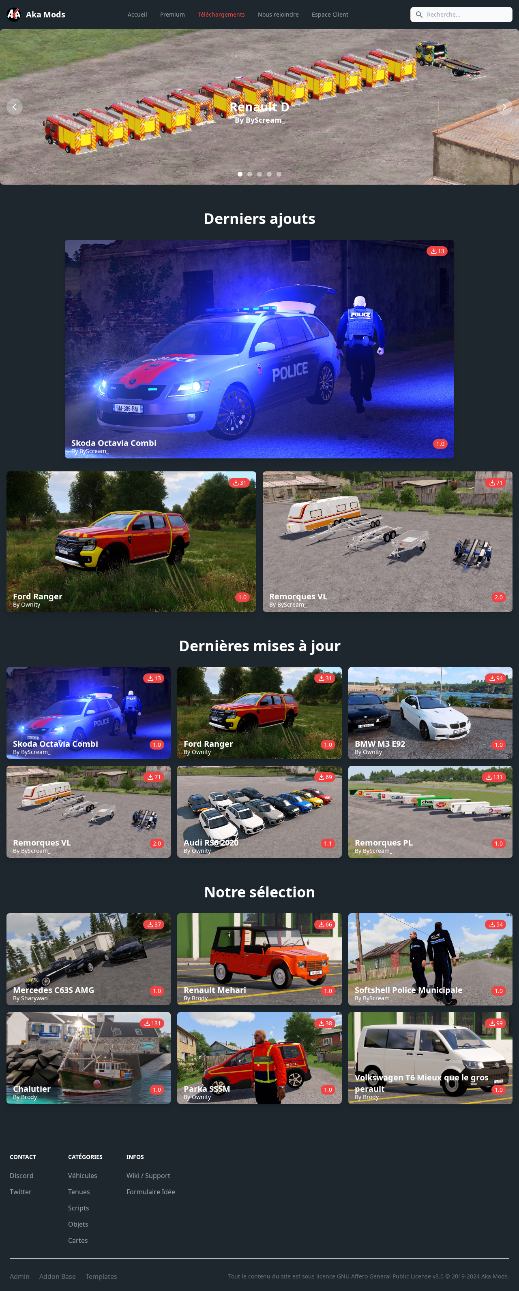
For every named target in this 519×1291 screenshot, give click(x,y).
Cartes (78, 1240)
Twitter (21, 1191)
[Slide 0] (240, 174)
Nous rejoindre (278, 14)
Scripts (78, 1208)
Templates (101, 1276)
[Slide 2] (259, 174)
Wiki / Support (148, 1175)
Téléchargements (221, 14)
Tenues (79, 1191)
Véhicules (82, 1175)
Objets (78, 1224)
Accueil (137, 14)
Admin (20, 1276)
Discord (22, 1175)
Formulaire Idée (151, 1191)
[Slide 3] (269, 174)
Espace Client (330, 14)
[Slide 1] (249, 174)
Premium (172, 14)
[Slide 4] (279, 174)
